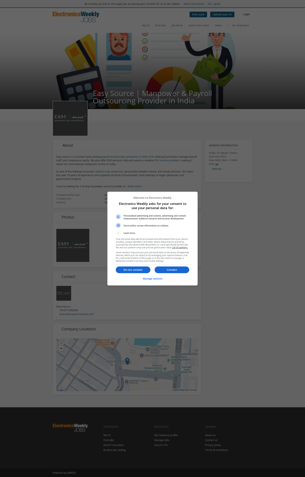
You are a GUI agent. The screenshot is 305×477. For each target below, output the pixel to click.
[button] (152, 233)
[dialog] (152, 239)
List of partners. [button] (180, 247)
